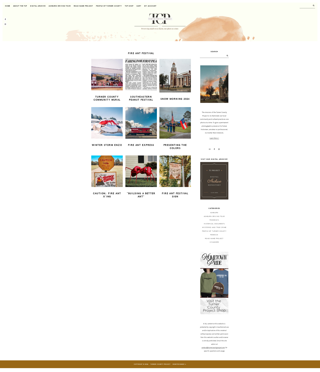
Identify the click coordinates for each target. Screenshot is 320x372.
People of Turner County (214, 231)
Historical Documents (214, 224)
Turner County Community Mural (107, 98)
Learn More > (214, 138)
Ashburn (214, 213)
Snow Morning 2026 (175, 99)
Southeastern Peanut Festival (141, 98)
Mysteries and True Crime (214, 227)
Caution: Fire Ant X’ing (107, 195)
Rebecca (214, 235)
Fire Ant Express (141, 145)
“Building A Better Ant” (141, 195)
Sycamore (214, 242)
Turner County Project (160, 22)
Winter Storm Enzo (107, 145)
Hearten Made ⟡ (179, 364)
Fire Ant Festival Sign (175, 195)
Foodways (214, 220)
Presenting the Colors (175, 147)
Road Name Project (214, 239)
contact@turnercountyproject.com (213, 347)
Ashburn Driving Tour (214, 216)
